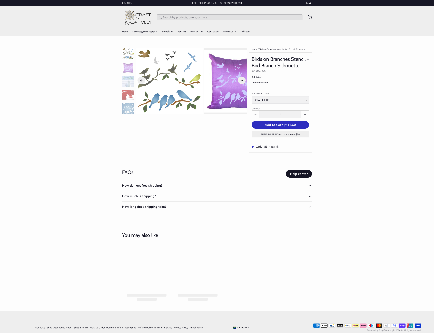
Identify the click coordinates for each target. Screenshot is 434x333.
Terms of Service (163, 327)
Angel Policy (196, 327)
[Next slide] (242, 80)
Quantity (256, 108)
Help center (299, 174)
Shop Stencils (81, 327)
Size (260, 93)
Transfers (181, 31)
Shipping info (129, 327)
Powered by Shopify (376, 330)
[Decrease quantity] (255, 114)
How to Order (97, 327)
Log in (309, 3)
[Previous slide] (141, 80)
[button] (280, 125)
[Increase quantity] (305, 114)
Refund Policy (145, 327)
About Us (40, 327)
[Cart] (308, 17)
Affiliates (245, 31)
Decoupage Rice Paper (143, 31)
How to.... (195, 31)
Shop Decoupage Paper (59, 327)
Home (125, 31)
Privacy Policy (180, 327)
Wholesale (228, 31)
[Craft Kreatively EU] (137, 17)
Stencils (166, 31)
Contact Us (213, 31)
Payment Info (113, 327)
